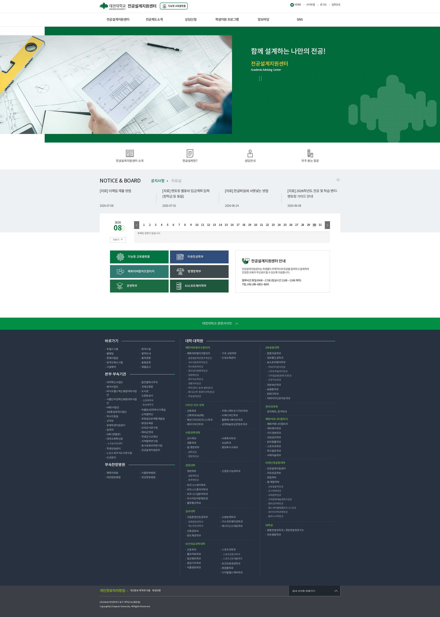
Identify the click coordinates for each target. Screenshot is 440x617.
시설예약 (111, 367)
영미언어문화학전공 (198, 371)
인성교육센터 (229, 358)
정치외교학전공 (195, 379)
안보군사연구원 (149, 427)
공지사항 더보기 (338, 180)
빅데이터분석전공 (276, 367)
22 (267, 225)
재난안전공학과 (195, 526)
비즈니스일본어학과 (197, 494)
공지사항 (157, 181)
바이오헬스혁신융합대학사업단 (122, 393)
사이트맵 (310, 4)
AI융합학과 (273, 389)
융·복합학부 (273, 482)
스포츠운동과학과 (231, 554)
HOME (298, 4)
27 (296, 225)
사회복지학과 (229, 438)
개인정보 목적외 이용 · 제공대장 (145, 590)
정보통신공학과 (275, 358)
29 (308, 225)
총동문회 (146, 362)
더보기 (116, 239)
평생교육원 (147, 423)
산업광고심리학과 (231, 471)
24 (279, 225)
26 (290, 225)
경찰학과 (191, 443)
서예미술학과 (274, 455)
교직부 (110, 421)
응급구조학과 (194, 563)
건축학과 (191, 411)
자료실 (176, 181)
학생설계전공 (194, 396)
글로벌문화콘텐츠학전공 (200, 358)
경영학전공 (193, 476)
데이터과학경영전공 (278, 512)
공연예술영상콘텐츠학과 (234, 424)
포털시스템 (112, 349)
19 (249, 225)
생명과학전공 (194, 383)
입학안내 (336, 4)
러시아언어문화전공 (197, 498)
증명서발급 (112, 358)
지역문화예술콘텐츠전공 (280, 499)
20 (255, 225)
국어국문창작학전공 (198, 362)
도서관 (144, 391)
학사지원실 (112, 416)
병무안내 (146, 353)
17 (237, 225)
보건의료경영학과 (231, 563)
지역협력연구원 (149, 441)
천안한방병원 (148, 477)
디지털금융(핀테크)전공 (279, 375)
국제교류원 (147, 386)
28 (302, 225)
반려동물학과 (274, 442)
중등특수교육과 (230, 447)
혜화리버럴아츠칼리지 (198, 353)
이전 (136, 225)
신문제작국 (148, 400)
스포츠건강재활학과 (232, 558)
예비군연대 (147, 432)
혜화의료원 (112, 473)
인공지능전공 (274, 380)
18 (243, 225)
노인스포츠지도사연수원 (119, 453)
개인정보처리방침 (112, 591)
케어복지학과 (274, 428)
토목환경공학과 (195, 522)
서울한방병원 (148, 473)
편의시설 (146, 349)
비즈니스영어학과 (196, 485)
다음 (327, 225)
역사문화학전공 (195, 366)
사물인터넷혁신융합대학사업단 (122, 401)
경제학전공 (193, 375)
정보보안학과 (274, 385)
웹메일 (110, 353)
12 (208, 225)
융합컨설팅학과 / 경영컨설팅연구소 (285, 530)
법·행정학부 (193, 447)
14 (220, 225)
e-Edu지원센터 (115, 443)
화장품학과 (227, 568)
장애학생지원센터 (116, 425)
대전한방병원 (113, 477)
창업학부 (271, 477)
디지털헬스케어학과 (232, 572)
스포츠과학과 (274, 446)
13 (214, 225)
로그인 (323, 4)
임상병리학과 (194, 558)
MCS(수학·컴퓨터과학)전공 (201, 392)
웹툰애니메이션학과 (232, 420)
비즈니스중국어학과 (197, 489)
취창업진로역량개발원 (153, 418)
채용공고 (146, 367)
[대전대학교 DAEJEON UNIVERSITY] (114, 6)
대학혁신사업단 (115, 382)
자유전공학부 (274, 473)
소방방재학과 (229, 517)
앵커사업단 (112, 386)
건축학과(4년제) (195, 415)
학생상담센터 (113, 448)
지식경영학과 (274, 433)
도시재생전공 (274, 491)
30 (314, 225)
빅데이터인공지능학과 (278, 398)
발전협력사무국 (149, 382)
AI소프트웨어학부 (276, 362)
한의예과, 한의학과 (277, 411)
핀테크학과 (273, 394)
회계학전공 (193, 480)
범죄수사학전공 (275, 516)
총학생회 (146, 358)
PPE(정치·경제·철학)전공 (200, 388)
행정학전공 (193, 456)
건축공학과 (193, 531)
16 (231, 225)
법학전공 (192, 452)
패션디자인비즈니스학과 (200, 420)
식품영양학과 (194, 567)
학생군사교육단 (149, 436)
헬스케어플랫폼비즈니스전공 (282, 508)
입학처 (110, 429)
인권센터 (111, 457)
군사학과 (191, 438)
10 (196, 225)
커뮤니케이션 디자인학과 (235, 411)
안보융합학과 (274, 534)
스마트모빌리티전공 (278, 371)
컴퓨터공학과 (274, 353)
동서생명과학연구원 (151, 445)
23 (273, 225)
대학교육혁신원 (115, 438)
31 (320, 225)
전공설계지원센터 (142, 6)
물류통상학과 (194, 503)
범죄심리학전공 (275, 503)
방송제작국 (148, 405)
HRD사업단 (113, 407)
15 (226, 225)
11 (202, 225)
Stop (260, 78)
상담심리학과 (274, 437)
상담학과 (226, 443)
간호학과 (191, 549)
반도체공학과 (194, 535)
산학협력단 (147, 414)
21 (261, 225)
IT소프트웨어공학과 (232, 521)
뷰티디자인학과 (195, 424)
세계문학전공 (274, 495)
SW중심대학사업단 (117, 412)
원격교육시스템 (115, 362)
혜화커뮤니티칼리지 (277, 424)
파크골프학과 (274, 450)
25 (284, 225)
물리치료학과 (194, 554)
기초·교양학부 (229, 353)
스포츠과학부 (229, 549)
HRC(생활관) (113, 434)
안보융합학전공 (275, 486)
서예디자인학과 (230, 415)
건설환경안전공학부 (197, 517)
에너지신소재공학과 (232, 526)
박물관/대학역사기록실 (153, 410)
